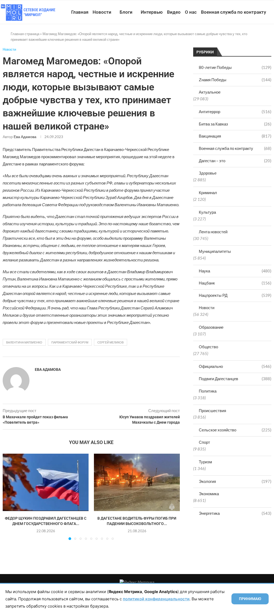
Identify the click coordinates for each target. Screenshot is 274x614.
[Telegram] (254, 37)
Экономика (209, 493)
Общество (208, 346)
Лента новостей (213, 231)
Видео (174, 12)
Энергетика (235, 513)
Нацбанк (235, 282)
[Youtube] (243, 37)
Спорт (204, 442)
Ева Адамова (25, 136)
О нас (191, 12)
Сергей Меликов (110, 342)
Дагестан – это (235, 160)
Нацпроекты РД (235, 295)
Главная (79, 12)
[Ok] (260, 37)
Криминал (208, 192)
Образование (211, 327)
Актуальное (209, 92)
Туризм (205, 461)
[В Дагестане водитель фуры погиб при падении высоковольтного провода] (137, 482)
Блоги (126, 12)
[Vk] (249, 37)
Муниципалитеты (215, 251)
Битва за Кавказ (235, 123)
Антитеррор (235, 111)
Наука (235, 270)
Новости (102, 12)
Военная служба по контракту (233, 12)
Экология (235, 481)
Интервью (152, 12)
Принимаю (250, 599)
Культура (207, 212)
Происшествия (212, 410)
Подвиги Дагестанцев (235, 378)
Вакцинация (235, 136)
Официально (235, 366)
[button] (9, 496)
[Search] (271, 37)
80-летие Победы (235, 67)
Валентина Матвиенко (24, 342)
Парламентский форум (69, 342)
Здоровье (207, 173)
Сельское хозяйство (235, 429)
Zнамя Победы (235, 79)
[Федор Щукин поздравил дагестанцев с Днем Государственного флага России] (46, 482)
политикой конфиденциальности (156, 598)
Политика (207, 391)
